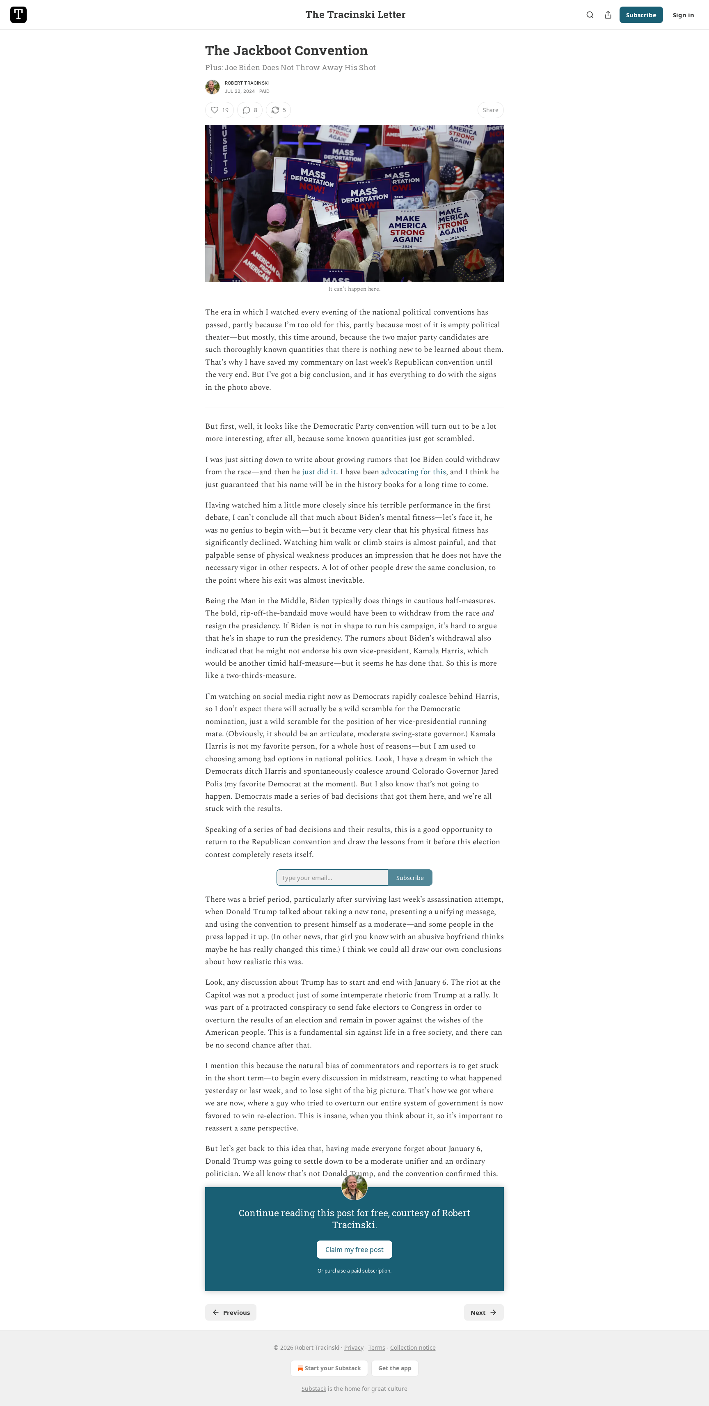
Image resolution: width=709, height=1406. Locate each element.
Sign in (683, 15)
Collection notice (413, 1347)
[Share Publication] (608, 15)
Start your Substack (333, 1368)
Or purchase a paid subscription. (354, 1270)
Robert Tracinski (247, 83)
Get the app (395, 1368)
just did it (319, 472)
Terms (376, 1347)
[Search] (590, 15)
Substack (314, 1388)
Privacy (354, 1347)
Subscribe (641, 15)
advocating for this (413, 472)
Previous (236, 1312)
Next (478, 1312)
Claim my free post (354, 1249)
